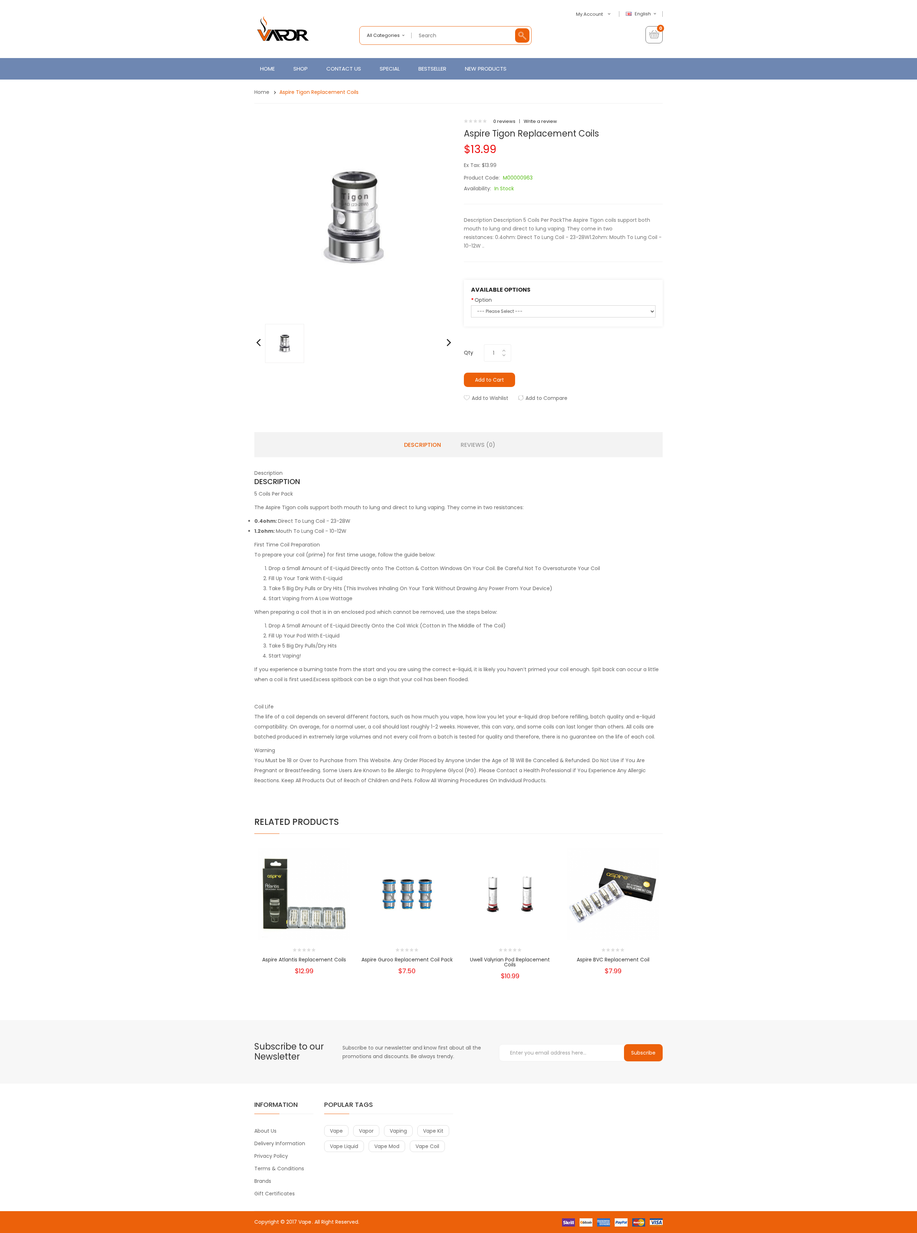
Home (261, 92)
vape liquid (344, 1146)
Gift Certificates (274, 1193)
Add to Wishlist (490, 398)
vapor (366, 1130)
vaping (398, 1130)
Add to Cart (489, 379)
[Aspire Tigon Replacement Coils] (284, 343)
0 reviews (504, 121)
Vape (304, 1221)
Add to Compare (546, 398)
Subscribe (643, 1052)
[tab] (458, 473)
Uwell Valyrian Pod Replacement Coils (510, 962)
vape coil (427, 1146)
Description (422, 445)
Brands (262, 1181)
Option (483, 300)
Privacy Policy (271, 1156)
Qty (468, 352)
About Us (265, 1130)
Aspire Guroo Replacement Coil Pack (407, 959)
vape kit (433, 1130)
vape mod (386, 1146)
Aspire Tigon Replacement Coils (319, 92)
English (643, 14)
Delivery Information (279, 1143)
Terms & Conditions (279, 1168)
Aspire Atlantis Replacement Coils (304, 959)
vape (336, 1130)
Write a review (540, 121)
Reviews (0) (478, 445)
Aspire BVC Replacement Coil (613, 959)
